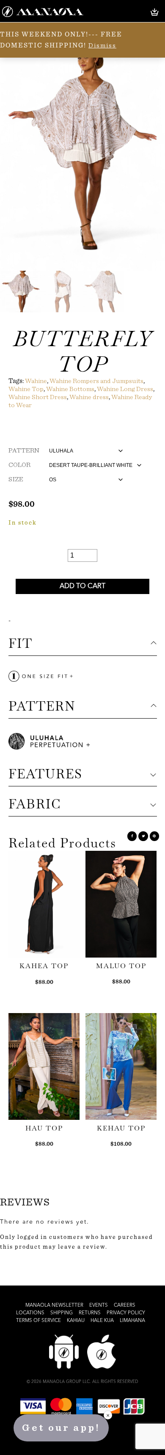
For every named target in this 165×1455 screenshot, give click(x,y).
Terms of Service (38, 1320)
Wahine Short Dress (37, 397)
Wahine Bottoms (70, 389)
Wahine (36, 381)
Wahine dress (89, 397)
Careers (124, 1305)
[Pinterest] (154, 836)
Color (19, 464)
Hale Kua (102, 1320)
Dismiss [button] (102, 45)
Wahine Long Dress (125, 389)
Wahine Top (26, 389)
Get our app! (61, 1428)
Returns (90, 1313)
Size (15, 479)
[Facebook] (132, 836)
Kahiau (76, 1320)
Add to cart (82, 586)
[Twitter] (143, 836)
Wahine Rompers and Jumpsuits (96, 381)
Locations (30, 1313)
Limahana (132, 1320)
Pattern (23, 450)
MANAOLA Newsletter (54, 1305)
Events (98, 1305)
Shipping (61, 1313)
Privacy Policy (126, 1313)
